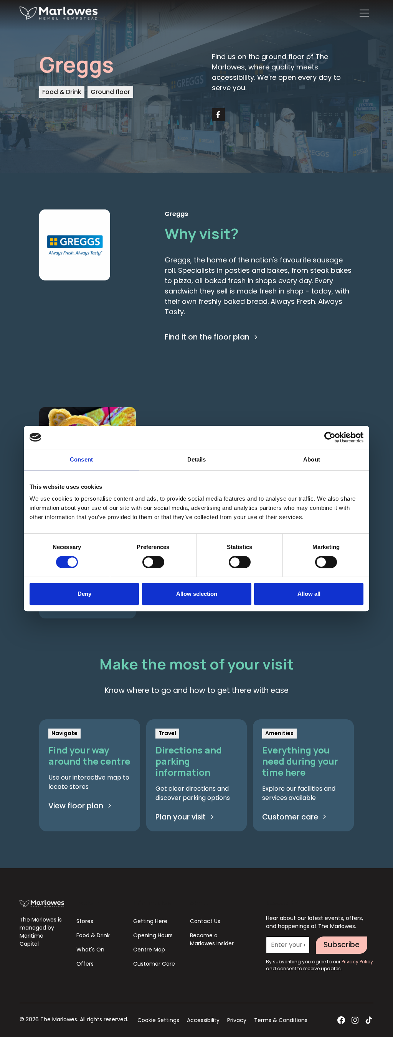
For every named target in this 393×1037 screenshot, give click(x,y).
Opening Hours (153, 935)
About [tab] (311, 459)
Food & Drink (93, 935)
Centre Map (149, 949)
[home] (58, 13)
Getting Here (150, 921)
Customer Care (154, 964)
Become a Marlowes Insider (212, 939)
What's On (90, 949)
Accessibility (203, 1020)
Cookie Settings (158, 1020)
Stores (84, 921)
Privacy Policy (357, 961)
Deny (84, 593)
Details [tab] (196, 459)
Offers (85, 964)
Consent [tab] (81, 459)
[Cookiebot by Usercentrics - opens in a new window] (329, 437)
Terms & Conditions (280, 1020)
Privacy (236, 1020)
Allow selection (196, 593)
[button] (364, 13)
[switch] (153, 562)
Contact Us (205, 921)
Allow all (308, 593)
